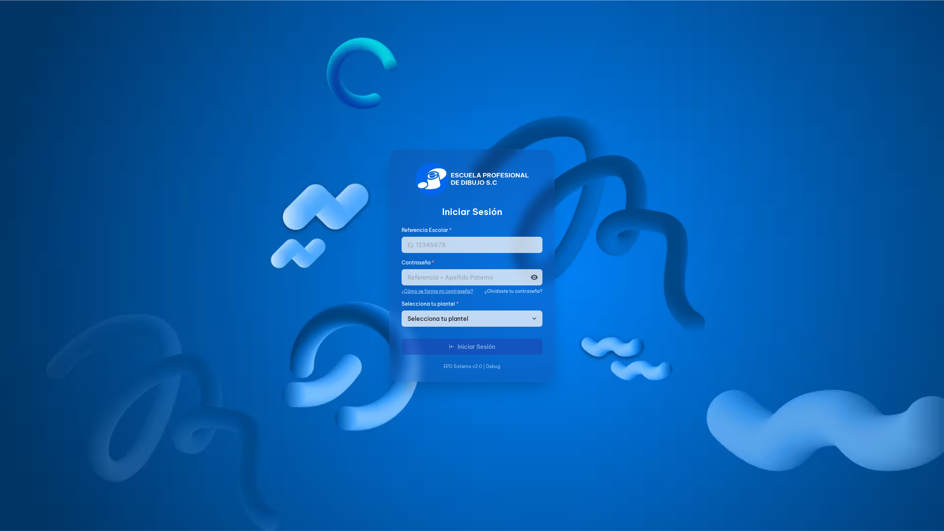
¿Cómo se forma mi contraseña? (437, 291)
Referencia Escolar (427, 230)
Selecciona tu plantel (430, 304)
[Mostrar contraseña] (536, 277)
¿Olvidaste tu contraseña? (513, 291)
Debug (493, 366)
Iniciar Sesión (476, 346)
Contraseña (418, 262)
